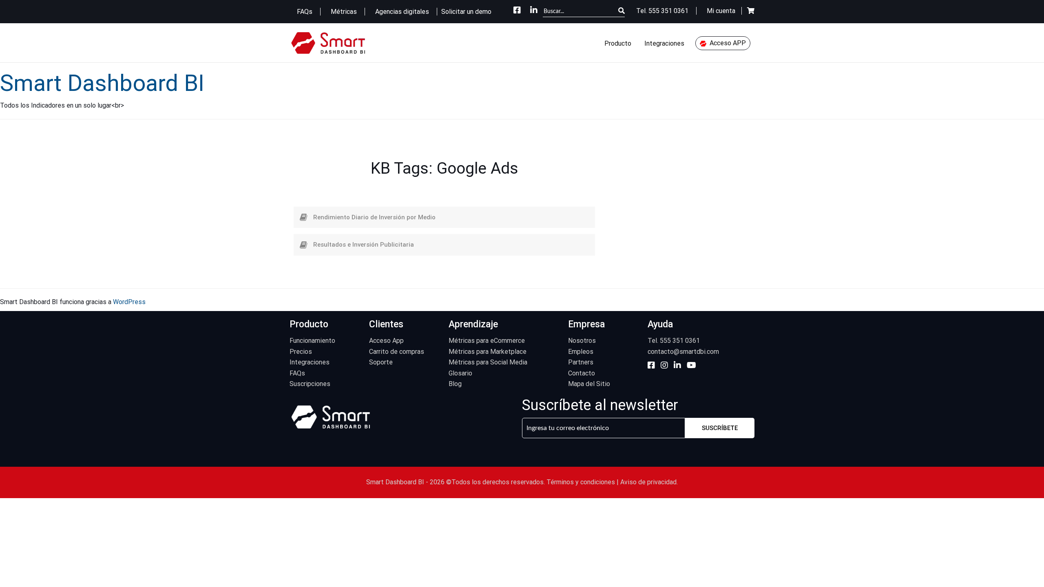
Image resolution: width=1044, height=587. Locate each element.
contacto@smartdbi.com (683, 351)
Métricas (344, 11)
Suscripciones (310, 384)
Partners (580, 362)
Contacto (581, 373)
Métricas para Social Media (488, 362)
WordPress (129, 302)
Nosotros (582, 340)
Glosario (460, 373)
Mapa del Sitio (589, 384)
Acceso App (386, 340)
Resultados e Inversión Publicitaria (363, 244)
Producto (617, 43)
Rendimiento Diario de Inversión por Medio (374, 217)
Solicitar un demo (466, 11)
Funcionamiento (312, 340)
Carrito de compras (396, 351)
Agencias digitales (403, 11)
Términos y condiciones (580, 482)
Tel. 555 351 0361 (674, 340)
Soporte (381, 362)
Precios (301, 351)
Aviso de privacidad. (649, 482)
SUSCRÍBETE (720, 428)
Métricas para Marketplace (487, 351)
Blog (455, 384)
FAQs (305, 11)
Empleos (580, 351)
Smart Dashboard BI (102, 83)
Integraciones (664, 43)
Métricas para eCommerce (487, 340)
